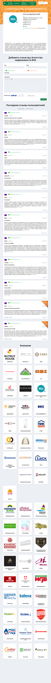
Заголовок (6, 72)
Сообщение (7, 77)
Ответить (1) (44, 233)
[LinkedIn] (25, 26)
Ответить (44, 147)
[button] (5, 79)
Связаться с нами (32, 3)
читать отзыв (22, 123)
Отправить (43, 99)
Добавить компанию (23, 3)
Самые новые (21, 108)
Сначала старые (29, 108)
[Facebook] (26, 26)
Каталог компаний (10, 3)
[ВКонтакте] (24, 26)
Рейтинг (17, 3)
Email (27, 65)
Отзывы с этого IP (8, 317)
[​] (25, 86)
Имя (5, 65)
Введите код (7, 95)
